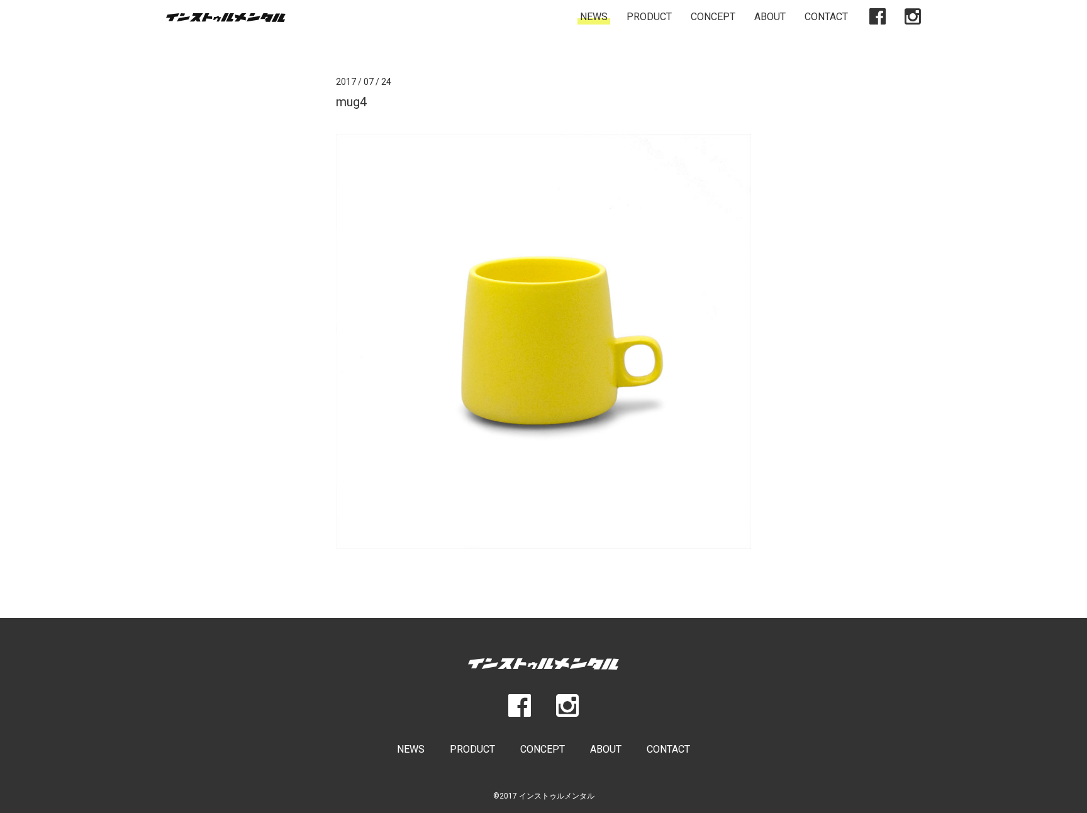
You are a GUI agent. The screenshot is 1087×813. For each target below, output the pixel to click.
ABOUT (770, 17)
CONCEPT (713, 17)
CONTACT (826, 17)
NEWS (594, 17)
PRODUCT (649, 17)
